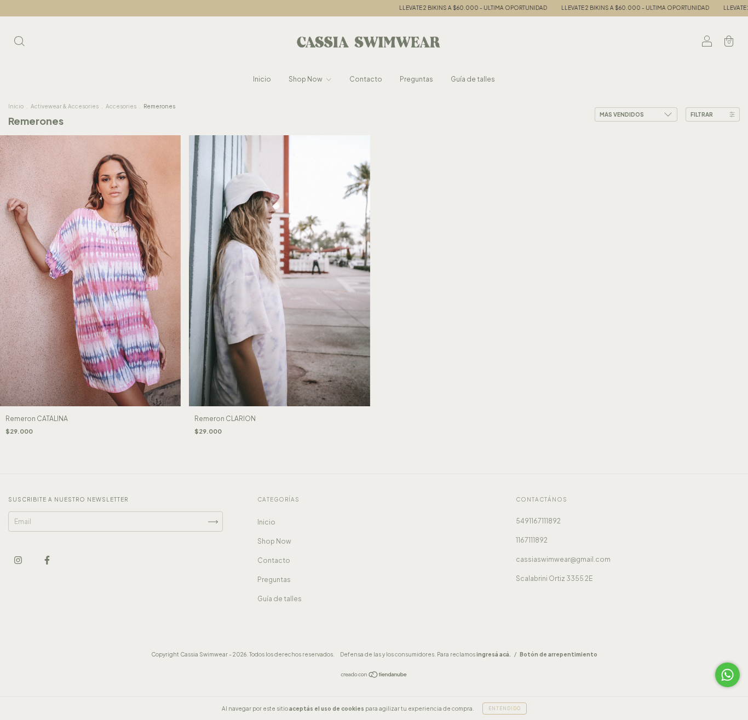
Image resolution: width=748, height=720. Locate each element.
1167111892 (532, 540)
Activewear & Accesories (65, 106)
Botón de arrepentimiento (558, 654)
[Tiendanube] (374, 676)
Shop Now (306, 79)
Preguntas (416, 79)
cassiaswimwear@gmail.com (563, 559)
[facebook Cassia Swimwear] (47, 560)
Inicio (262, 79)
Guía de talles (473, 79)
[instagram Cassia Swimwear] (18, 560)
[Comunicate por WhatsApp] (727, 675)
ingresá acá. (493, 654)
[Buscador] (19, 42)
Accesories (121, 106)
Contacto (365, 79)
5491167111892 (538, 521)
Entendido (504, 708)
